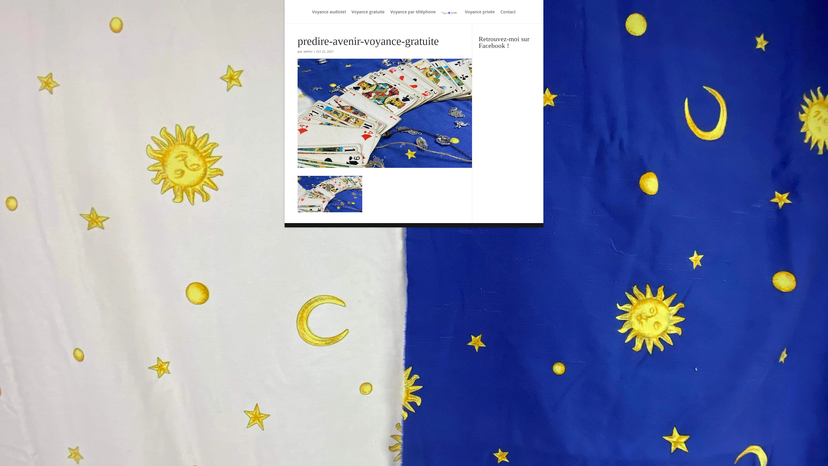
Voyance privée (480, 12)
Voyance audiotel (329, 12)
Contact (508, 12)
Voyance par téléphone (413, 12)
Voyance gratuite (368, 12)
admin (308, 51)
